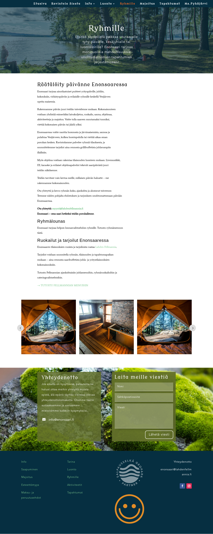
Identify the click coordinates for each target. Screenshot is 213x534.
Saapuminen (29, 469)
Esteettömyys (30, 485)
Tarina (71, 462)
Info (88, 3)
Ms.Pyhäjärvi (196, 3)
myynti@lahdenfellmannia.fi (67, 208)
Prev (20, 328)
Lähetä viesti (159, 434)
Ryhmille (127, 3)
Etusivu (40, 3)
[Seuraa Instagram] (189, 486)
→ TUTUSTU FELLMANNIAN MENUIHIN (62, 285)
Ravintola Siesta (66, 3)
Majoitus (147, 3)
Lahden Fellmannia (105, 246)
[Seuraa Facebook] (182, 486)
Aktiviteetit (74, 485)
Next (192, 328)
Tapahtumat (170, 3)
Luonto (106, 3)
